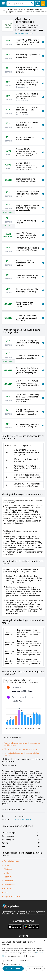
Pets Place (8, 880)
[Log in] (43, 3)
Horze (6, 865)
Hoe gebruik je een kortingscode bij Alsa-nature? (21, 754)
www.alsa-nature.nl (23, 820)
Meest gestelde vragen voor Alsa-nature (21, 749)
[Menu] (3, 3)
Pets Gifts (8, 877)
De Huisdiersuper (11, 861)
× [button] (44, 940)
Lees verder (40, 953)
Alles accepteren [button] (13, 968)
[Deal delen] (37, 3)
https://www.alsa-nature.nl (24, 33)
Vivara (6, 892)
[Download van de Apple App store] (15, 926)
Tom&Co (7, 888)
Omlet (6, 873)
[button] (23, 964)
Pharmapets (9, 884)
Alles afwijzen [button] (35, 968)
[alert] (23, 955)
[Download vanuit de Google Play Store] (31, 926)
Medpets (8, 869)
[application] (23, 717)
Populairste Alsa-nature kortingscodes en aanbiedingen (22, 744)
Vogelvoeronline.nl (12, 896)
